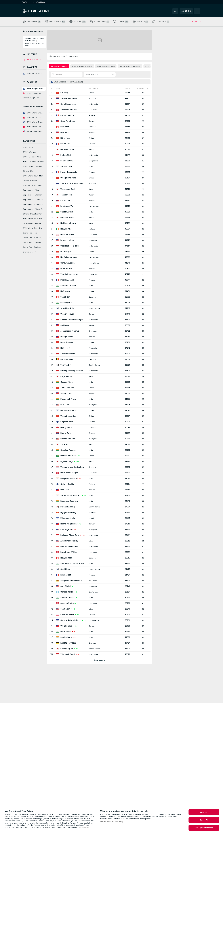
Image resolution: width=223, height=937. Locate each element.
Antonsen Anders (68, 110)
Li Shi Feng (65, 138)
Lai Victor (64, 127)
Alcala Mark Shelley (69, 541)
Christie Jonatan (68, 104)
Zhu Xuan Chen (67, 387)
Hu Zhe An (65, 291)
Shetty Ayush (66, 212)
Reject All (204, 820)
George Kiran (66, 382)
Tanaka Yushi (66, 195)
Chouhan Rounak (68, 450)
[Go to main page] (44, 11)
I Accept (204, 812)
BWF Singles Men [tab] (59, 66)
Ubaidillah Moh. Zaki (69, 246)
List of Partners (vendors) (111, 821)
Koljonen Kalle (66, 422)
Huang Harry (66, 427)
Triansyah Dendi (67, 654)
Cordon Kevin (66, 592)
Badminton (59, 56)
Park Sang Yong (67, 507)
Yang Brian (65, 297)
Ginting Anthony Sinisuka (71, 370)
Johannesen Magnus (69, 331)
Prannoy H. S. (66, 302)
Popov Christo (67, 115)
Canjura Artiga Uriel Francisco (70, 620)
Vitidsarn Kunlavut (68, 98)
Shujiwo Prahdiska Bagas (71, 319)
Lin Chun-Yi (65, 132)
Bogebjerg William (68, 552)
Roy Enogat (65, 575)
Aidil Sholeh (65, 586)
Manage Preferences (204, 828)
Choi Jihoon (65, 569)
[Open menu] (197, 11)
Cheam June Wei (67, 439)
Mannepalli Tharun (68, 399)
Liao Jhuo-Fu (66, 490)
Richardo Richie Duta (69, 535)
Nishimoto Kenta (68, 223)
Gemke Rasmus (67, 234)
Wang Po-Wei (66, 336)
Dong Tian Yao (66, 342)
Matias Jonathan (68, 456)
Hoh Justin (65, 348)
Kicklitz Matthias (68, 643)
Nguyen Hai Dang (68, 512)
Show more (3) (29, 98)
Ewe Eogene (66, 529)
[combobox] (100, 74)
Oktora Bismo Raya (69, 546)
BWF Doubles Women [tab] (130, 66)
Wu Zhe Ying (66, 626)
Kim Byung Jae (66, 648)
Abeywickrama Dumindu (71, 580)
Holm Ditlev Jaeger (69, 473)
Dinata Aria (65, 433)
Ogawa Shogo (66, 461)
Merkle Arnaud (67, 280)
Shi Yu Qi (64, 93)
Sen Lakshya (66, 166)
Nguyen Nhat (66, 229)
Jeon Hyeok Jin (67, 308)
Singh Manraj (66, 637)
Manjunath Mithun (68, 478)
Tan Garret (65, 609)
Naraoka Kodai (67, 149)
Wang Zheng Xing (68, 416)
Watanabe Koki (67, 189)
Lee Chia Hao (66, 268)
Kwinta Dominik (67, 614)
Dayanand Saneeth (69, 501)
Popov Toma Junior (69, 172)
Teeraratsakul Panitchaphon (73, 183)
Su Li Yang (64, 325)
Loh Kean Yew (66, 161)
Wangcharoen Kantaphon (72, 467)
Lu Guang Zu (65, 251)
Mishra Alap (65, 631)
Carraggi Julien (67, 359)
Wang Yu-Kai (66, 393)
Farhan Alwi (65, 155)
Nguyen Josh (66, 558)
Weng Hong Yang (68, 178)
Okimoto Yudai (67, 217)
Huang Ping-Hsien (68, 524)
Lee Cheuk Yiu (66, 206)
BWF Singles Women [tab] (82, 66)
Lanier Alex (65, 144)
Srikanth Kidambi (68, 285)
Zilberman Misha (67, 518)
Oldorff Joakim (67, 484)
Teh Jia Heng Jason (69, 274)
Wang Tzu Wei (67, 314)
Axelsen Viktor (67, 603)
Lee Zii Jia (64, 404)
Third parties (83, 827)
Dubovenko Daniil (68, 410)
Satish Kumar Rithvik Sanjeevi (70, 495)
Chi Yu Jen (65, 200)
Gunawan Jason (67, 263)
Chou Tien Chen (67, 121)
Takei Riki (64, 444)
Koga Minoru (66, 376)
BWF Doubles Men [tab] (106, 66)
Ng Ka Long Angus (68, 257)
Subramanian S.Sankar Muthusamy (73, 563)
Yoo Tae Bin (65, 365)
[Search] (175, 11)
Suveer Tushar (67, 597)
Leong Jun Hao (67, 240)
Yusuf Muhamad (67, 353)
